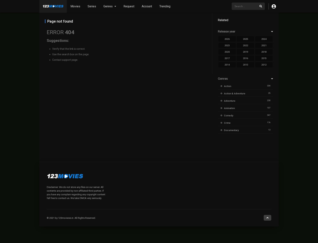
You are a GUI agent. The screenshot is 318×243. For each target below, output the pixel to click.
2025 (245, 39)
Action (227, 86)
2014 (227, 64)
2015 (263, 58)
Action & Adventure (234, 93)
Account (147, 6)
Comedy (228, 115)
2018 (263, 51)
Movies (75, 6)
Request (128, 6)
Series (92, 6)
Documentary (231, 130)
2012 (263, 64)
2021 (263, 45)
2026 (227, 39)
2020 (227, 51)
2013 (245, 64)
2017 (227, 58)
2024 (263, 39)
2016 (245, 58)
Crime (227, 123)
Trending (164, 6)
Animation (229, 108)
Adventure (229, 100)
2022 (245, 45)
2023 (227, 45)
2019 (245, 51)
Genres (108, 6)
